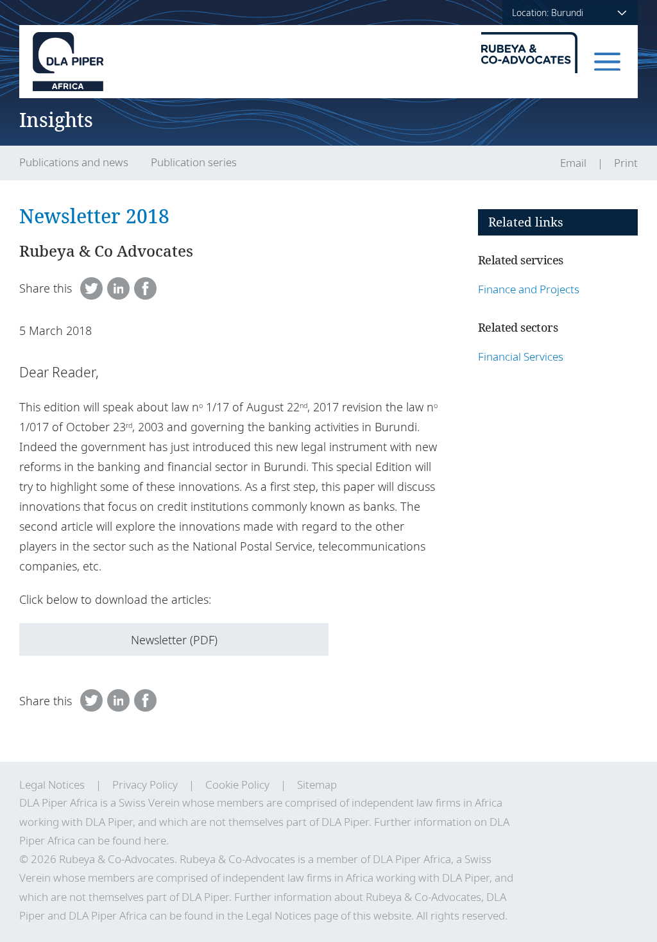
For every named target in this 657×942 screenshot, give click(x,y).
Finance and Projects (528, 289)
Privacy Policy (145, 784)
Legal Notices (52, 784)
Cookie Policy (237, 784)
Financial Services (520, 356)
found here (139, 840)
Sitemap (317, 784)
